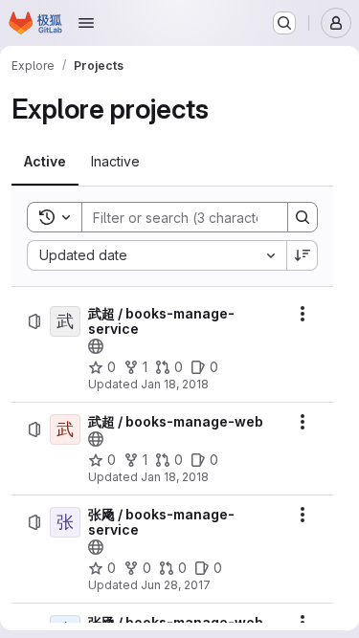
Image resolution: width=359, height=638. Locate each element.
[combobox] (156, 255)
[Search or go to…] (284, 22)
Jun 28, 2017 (176, 585)
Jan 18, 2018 (175, 384)
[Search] (302, 217)
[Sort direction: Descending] (302, 255)
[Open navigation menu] (86, 23)
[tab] (45, 162)
